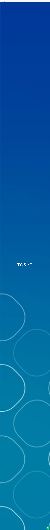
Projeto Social (36, 1)
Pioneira (25, 1)
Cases (32, 1)
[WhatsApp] (48, 528)
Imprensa (40, 1)
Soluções (28, 1)
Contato (44, 1)
